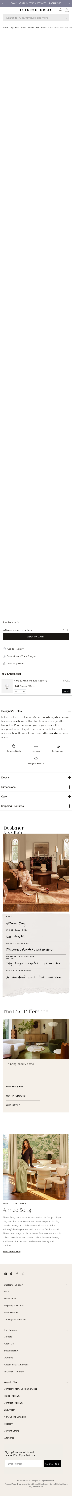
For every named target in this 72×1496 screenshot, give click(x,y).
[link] (7, 686)
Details (36, 777)
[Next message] (69, 3)
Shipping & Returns (14, 1305)
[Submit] (66, 17)
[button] (15, 649)
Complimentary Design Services (20, 1388)
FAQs (7, 1291)
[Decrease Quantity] (59, 630)
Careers (8, 1336)
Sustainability (11, 1350)
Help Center (10, 1298)
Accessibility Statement (16, 1364)
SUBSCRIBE (52, 1463)
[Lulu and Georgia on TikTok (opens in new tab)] (11, 1274)
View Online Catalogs (15, 1416)
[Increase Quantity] (67, 630)
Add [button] (66, 691)
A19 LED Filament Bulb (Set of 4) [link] (30, 680)
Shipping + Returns (36, 806)
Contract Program (13, 1402)
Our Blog (8, 1357)
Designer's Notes (36, 711)
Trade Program (12, 1395)
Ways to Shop (11, 1382)
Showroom (9, 1409)
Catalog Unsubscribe (15, 1319)
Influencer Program (14, 1371)
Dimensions (36, 787)
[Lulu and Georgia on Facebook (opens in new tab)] (17, 1274)
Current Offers (11, 1430)
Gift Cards (9, 1437)
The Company (11, 1329)
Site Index (43, 1484)
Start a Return (11, 1312)
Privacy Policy (11, 1484)
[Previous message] (2, 3)
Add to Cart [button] (36, 636)
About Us (9, 1343)
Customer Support (13, 1284)
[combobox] (36, 17)
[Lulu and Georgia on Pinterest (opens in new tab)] (23, 1274)
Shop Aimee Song (12, 1251)
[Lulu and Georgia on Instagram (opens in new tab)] (5, 1274)
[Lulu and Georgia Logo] (36, 10)
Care (36, 796)
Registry (8, 1423)
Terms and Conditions (28, 1484)
